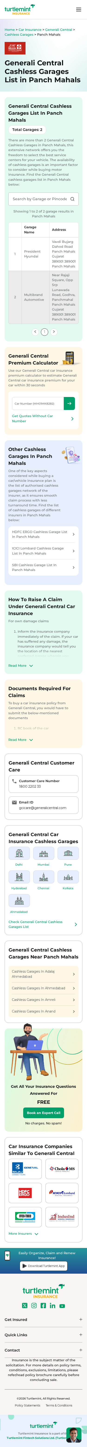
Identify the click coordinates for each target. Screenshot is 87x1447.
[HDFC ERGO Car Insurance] (25, 1193)
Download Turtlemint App (46, 1266)
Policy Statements (27, 1405)
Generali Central (59, 30)
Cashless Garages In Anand (33, 1011)
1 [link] (44, 332)
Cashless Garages (19, 34)
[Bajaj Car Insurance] (25, 1169)
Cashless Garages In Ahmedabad (38, 988)
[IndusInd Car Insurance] (62, 1217)
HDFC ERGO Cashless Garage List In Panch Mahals (39, 534)
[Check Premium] (69, 403)
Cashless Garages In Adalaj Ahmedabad (33, 973)
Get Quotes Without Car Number (32, 418)
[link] (35, 332)
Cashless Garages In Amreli (33, 1000)
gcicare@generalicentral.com (42, 808)
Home (10, 30)
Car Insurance (30, 30)
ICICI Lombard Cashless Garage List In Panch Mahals (38, 550)
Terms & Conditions (59, 1405)
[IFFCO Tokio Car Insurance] (25, 1217)
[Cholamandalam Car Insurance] (62, 1169)
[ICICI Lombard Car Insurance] (62, 1193)
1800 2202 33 (30, 786)
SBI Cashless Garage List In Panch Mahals (34, 567)
